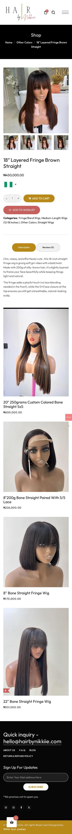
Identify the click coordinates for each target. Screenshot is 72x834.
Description (24, 247)
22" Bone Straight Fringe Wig (27, 701)
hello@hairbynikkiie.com (32, 741)
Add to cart (41, 198)
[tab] (24, 247)
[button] (21, 210)
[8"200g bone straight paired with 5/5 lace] (36, 457)
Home (8, 42)
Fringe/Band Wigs (29, 218)
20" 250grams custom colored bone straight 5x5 (33, 404)
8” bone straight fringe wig (26, 593)
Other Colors (24, 42)
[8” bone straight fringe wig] (36, 552)
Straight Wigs (46, 222)
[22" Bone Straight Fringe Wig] (36, 652)
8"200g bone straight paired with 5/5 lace (34, 500)
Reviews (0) (48, 247)
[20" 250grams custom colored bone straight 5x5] (36, 352)
